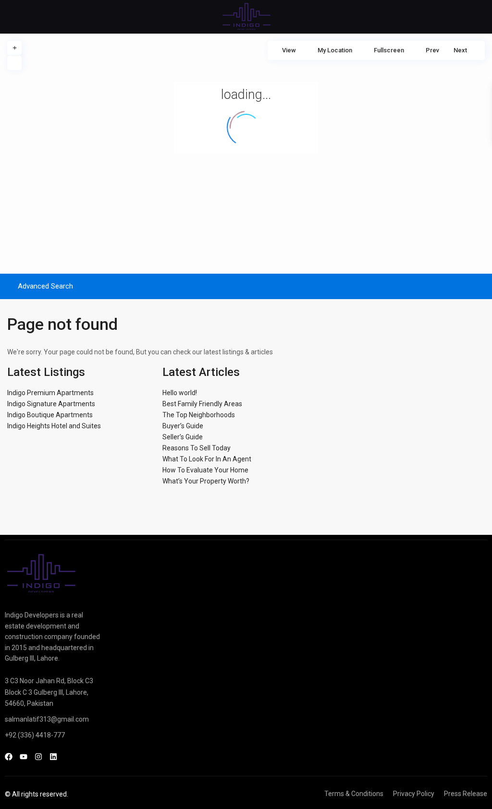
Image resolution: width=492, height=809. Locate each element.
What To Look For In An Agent (206, 459)
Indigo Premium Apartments (50, 393)
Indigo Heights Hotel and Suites (54, 426)
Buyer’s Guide (182, 426)
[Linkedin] (53, 757)
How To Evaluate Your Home (205, 470)
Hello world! (179, 393)
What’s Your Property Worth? (205, 481)
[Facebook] (8, 757)
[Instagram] (38, 757)
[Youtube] (23, 757)
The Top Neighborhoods (198, 415)
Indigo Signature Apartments (51, 404)
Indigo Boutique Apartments (50, 415)
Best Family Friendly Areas (202, 404)
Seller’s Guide (182, 437)
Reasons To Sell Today (196, 448)
